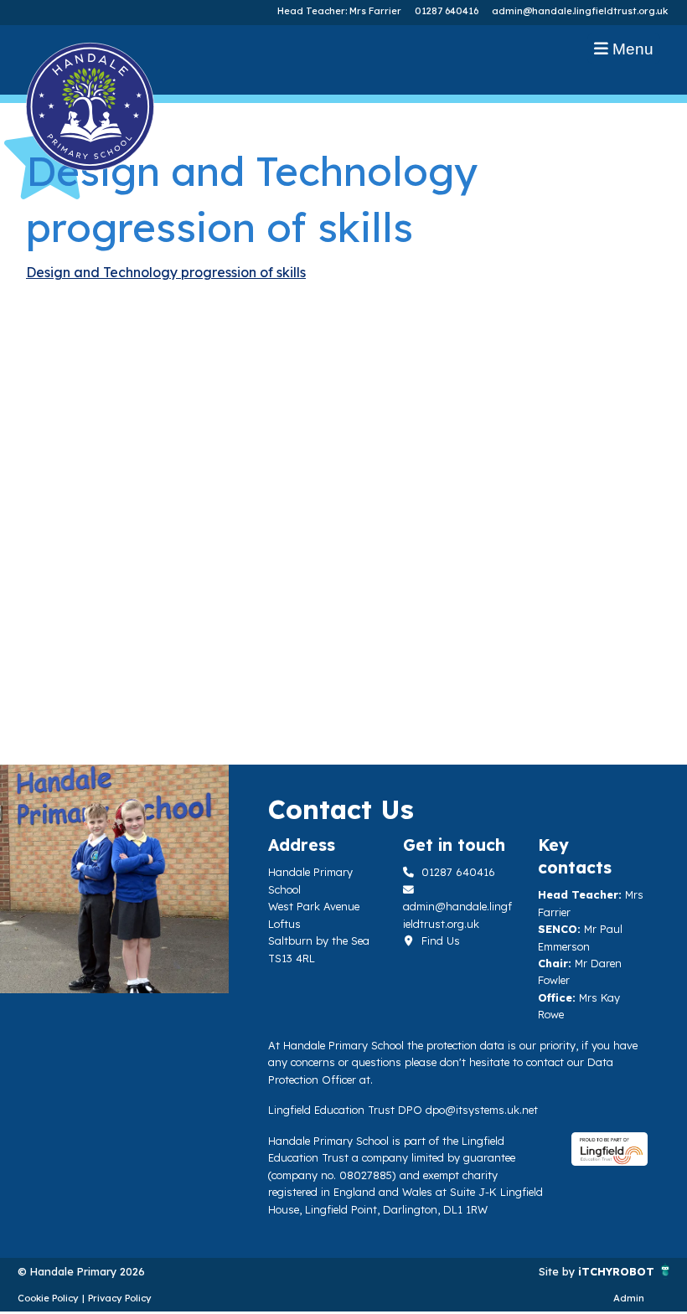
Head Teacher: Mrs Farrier (339, 11)
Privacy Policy (120, 1298)
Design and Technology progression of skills (166, 272)
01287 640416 (446, 11)
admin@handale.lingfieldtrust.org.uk (580, 11)
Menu (630, 49)
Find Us (439, 940)
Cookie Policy (48, 1298)
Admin (628, 1298)
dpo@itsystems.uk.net (482, 1109)
